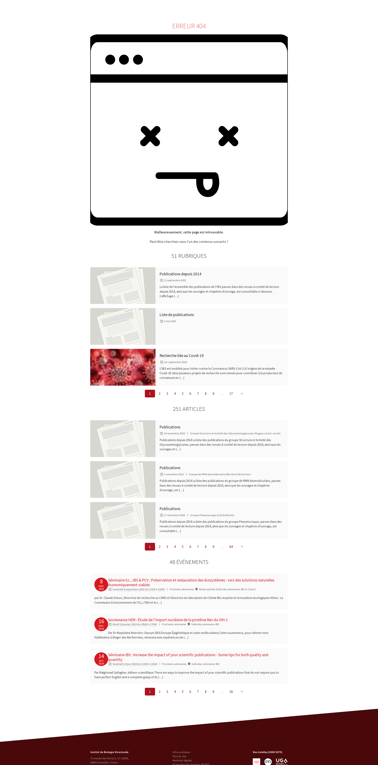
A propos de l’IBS (118, 9)
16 (231, 691)
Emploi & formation (217, 9)
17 (231, 393)
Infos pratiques (181, 752)
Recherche (140, 9)
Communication (190, 9)
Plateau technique (163, 9)
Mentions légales (182, 760)
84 (231, 546)
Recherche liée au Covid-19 (182, 355)
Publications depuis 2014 (180, 273)
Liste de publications (177, 314)
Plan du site (179, 756)
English (356, 9)
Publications (170, 426)
